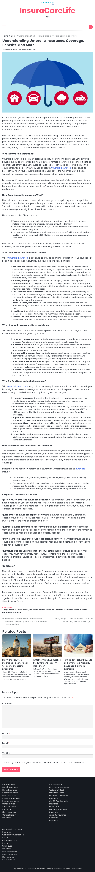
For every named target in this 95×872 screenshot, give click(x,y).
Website (6, 753)
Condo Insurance (10, 804)
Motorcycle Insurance (59, 787)
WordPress (77, 868)
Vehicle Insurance (10, 793)
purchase (80, 468)
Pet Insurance (8, 860)
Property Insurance (11, 798)
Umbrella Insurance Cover (41, 610)
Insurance (10, 607)
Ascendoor (58, 868)
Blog (4, 607)
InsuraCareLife (47, 10)
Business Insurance (10, 795)
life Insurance (8, 857)
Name (6, 733)
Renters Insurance (10, 801)
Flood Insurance (9, 812)
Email (5, 743)
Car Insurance (55, 784)
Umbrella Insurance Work (67, 610)
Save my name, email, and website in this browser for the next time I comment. (44, 762)
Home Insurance (9, 790)
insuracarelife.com (27, 49)
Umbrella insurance (61, 168)
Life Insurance (8, 784)
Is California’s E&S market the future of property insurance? (47, 663)
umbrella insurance (18, 257)
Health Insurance (10, 787)
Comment (8, 703)
